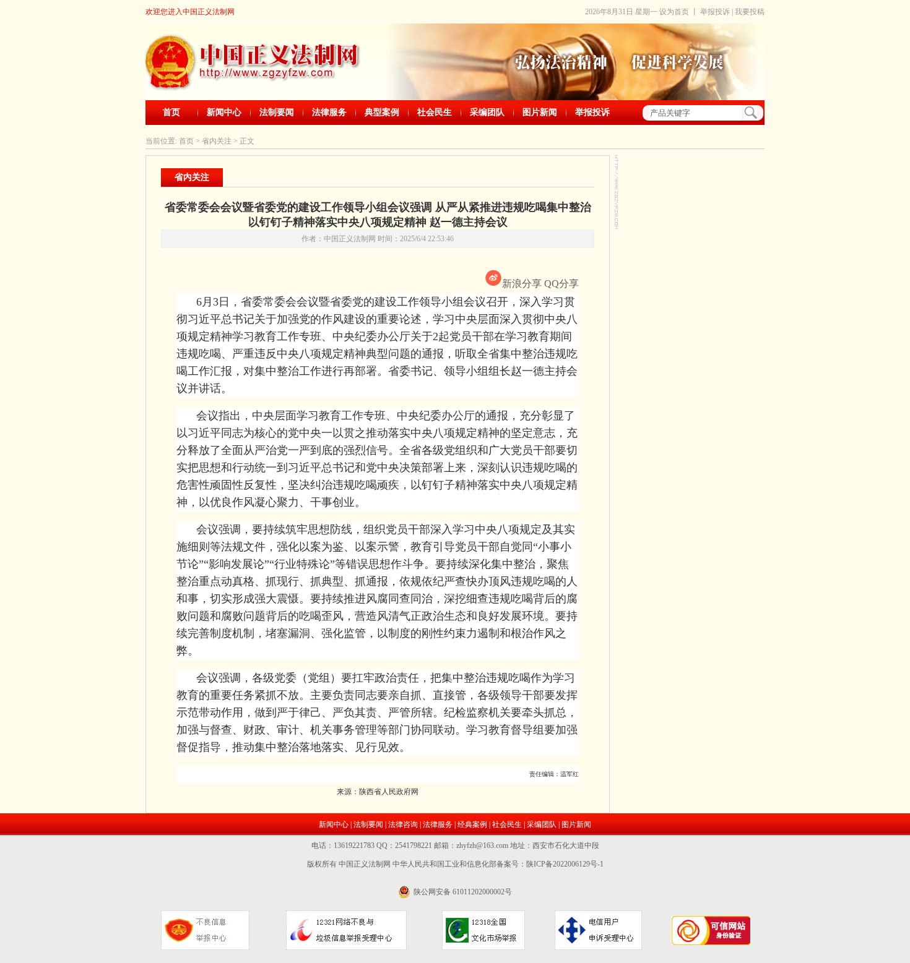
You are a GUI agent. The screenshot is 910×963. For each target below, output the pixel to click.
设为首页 (674, 11)
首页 (171, 112)
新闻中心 (224, 112)
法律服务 (329, 112)
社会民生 (434, 112)
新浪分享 (522, 283)
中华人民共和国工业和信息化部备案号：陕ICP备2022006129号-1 (498, 864)
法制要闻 (276, 112)
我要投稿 (750, 11)
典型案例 (382, 112)
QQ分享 (561, 283)
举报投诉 (715, 11)
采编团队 (487, 112)
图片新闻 (539, 112)
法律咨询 (403, 824)
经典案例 (472, 824)
